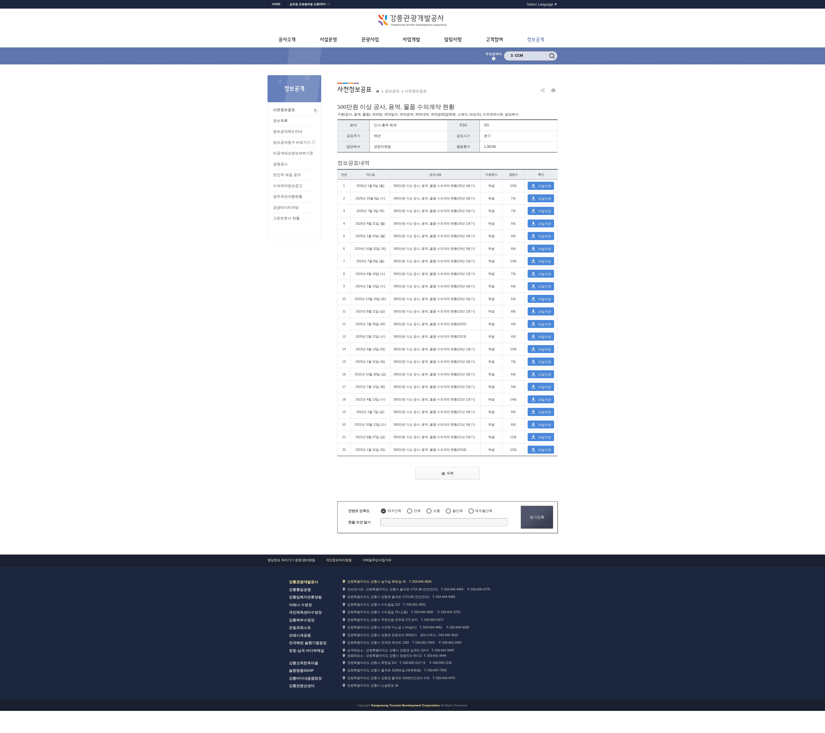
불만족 (457, 511)
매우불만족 (483, 511)
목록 (450, 473)
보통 (436, 511)
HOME (276, 4)
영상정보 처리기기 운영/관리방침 (291, 560)
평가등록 (537, 517)
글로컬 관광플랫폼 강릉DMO (308, 4)
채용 (518, 55)
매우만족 (394, 511)
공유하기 (542, 90)
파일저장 (544, 186)
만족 (417, 511)
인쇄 (553, 90)
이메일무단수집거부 (376, 560)
